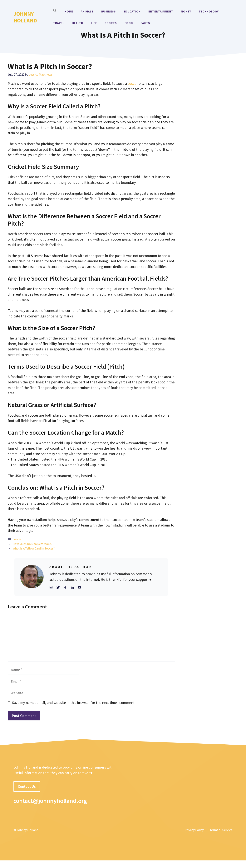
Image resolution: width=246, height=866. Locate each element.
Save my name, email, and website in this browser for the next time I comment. (73, 702)
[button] (55, 11)
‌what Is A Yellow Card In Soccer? (34, 548)
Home (69, 11)
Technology (209, 11)
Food (129, 23)
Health (77, 23)
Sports (111, 23)
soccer (133, 83)
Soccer (17, 539)
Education (132, 11)
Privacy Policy (194, 830)
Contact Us (27, 786)
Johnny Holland (25, 17)
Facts (145, 23)
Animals (87, 11)
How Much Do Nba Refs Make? (32, 544)
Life (94, 23)
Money (186, 11)
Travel (58, 23)
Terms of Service (221, 830)
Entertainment (160, 11)
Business (108, 11)
